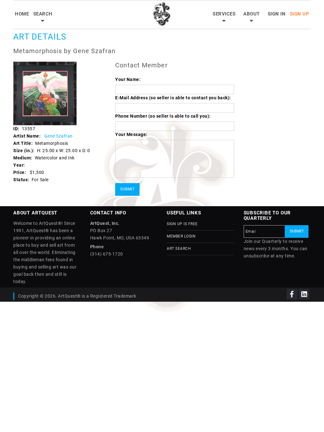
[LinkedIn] (304, 294)
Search (43, 14)
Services (224, 14)
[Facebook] (292, 294)
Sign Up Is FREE (182, 224)
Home (22, 14)
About (251, 14)
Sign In (277, 14)
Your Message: (131, 134)
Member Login (181, 236)
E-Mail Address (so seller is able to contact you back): (173, 97)
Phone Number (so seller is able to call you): (163, 116)
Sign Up (299, 14)
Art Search (179, 248)
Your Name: (127, 79)
